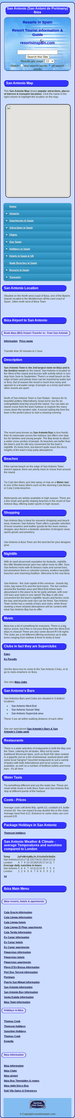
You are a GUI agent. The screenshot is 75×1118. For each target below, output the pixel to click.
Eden (7, 654)
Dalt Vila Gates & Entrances (20, 1090)
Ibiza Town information (17, 1002)
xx (5, 876)
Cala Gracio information (18, 912)
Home (12, 206)
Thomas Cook (12, 1021)
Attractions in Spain (19, 228)
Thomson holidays (15, 833)
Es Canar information (16, 937)
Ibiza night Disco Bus (16, 1085)
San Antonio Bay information (21, 992)
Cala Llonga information (18, 917)
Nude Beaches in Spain (23, 263)
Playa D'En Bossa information (21, 967)
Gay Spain (14, 242)
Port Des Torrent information (21, 972)
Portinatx (9, 977)
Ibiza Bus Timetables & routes (21, 1080)
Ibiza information (14, 1065)
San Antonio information (18, 987)
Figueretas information (17, 952)
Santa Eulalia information (19, 997)
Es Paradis (10, 659)
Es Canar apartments (16, 947)
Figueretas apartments (17, 962)
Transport (13, 277)
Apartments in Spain (20, 220)
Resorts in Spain (17, 270)
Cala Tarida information (17, 932)
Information (11, 341)
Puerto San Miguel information (22, 982)
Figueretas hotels (14, 957)
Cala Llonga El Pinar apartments (23, 927)
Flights (12, 235)
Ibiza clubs (21, 682)
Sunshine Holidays (15, 1031)
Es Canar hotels (13, 942)
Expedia (9, 1041)
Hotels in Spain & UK (20, 256)
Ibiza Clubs (10, 1070)
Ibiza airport (11, 1075)
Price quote (26, 341)
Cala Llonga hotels (15, 922)
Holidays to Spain (18, 249)
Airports (12, 213)
